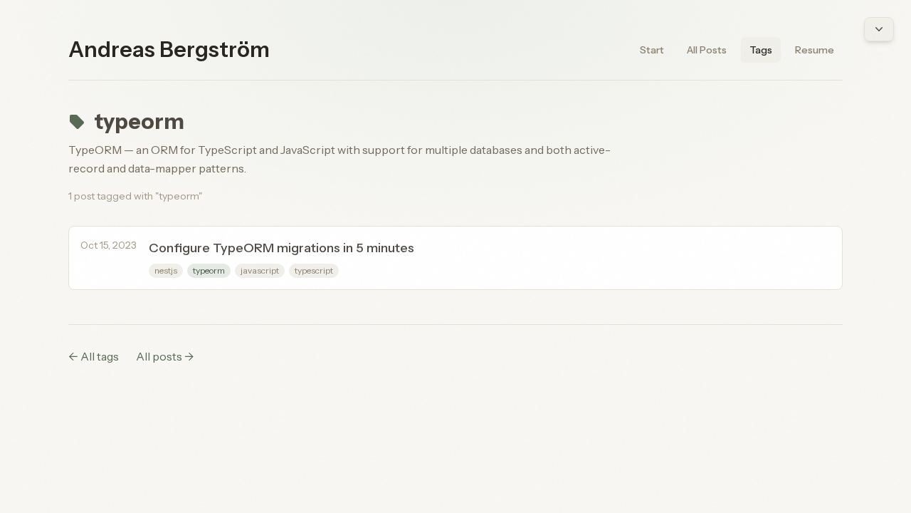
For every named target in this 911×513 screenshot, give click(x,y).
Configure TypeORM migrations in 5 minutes (281, 248)
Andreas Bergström (169, 50)
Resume (814, 49)
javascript (260, 270)
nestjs (165, 270)
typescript (314, 270)
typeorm (209, 270)
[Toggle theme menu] (879, 29)
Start (652, 49)
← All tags (93, 356)
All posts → (165, 356)
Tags (760, 49)
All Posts (707, 49)
